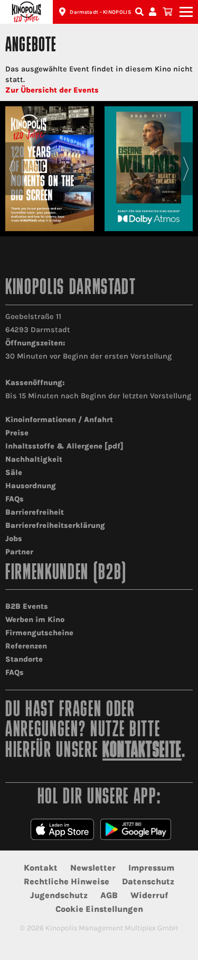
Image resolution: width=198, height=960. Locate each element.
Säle (13, 472)
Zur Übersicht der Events (52, 90)
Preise (17, 432)
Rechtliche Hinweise (66, 881)
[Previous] (12, 168)
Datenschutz (148, 881)
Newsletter (93, 868)
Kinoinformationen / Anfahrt (59, 419)
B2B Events (26, 606)
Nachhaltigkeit (33, 459)
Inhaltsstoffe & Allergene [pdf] (64, 446)
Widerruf (149, 895)
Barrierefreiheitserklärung (55, 525)
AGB (109, 895)
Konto (154, 11)
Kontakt (41, 868)
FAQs (14, 499)
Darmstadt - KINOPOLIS (100, 12)
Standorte (24, 659)
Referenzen (26, 646)
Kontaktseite (142, 751)
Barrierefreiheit (34, 512)
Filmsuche (140, 11)
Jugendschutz (59, 895)
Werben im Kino (34, 619)
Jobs (13, 538)
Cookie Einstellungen (99, 909)
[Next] (186, 168)
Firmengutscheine (39, 632)
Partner (19, 551)
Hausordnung (30, 485)
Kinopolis (26, 12)
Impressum (151, 868)
